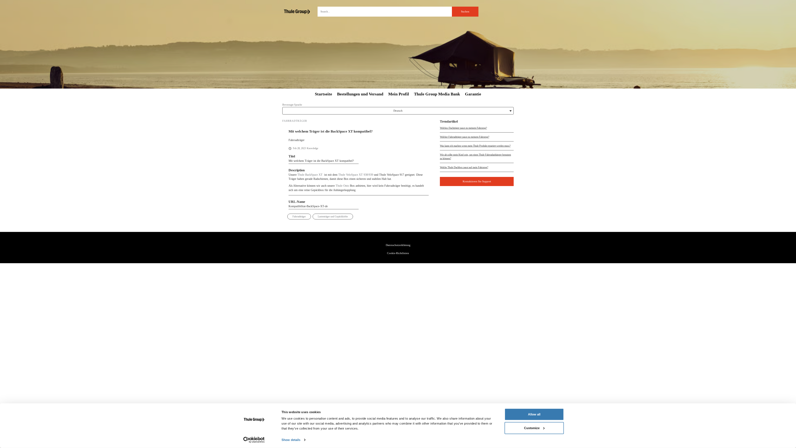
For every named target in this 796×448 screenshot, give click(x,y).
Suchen (465, 11)
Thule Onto (342, 185)
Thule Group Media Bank (437, 94)
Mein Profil (398, 94)
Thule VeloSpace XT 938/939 (355, 174)
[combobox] (398, 12)
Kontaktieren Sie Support (477, 181)
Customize (532, 428)
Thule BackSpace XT (310, 174)
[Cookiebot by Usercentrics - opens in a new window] (254, 440)
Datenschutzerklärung (398, 245)
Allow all (534, 414)
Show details (291, 440)
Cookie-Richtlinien (398, 253)
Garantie (473, 94)
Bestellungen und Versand (360, 94)
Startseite (323, 94)
